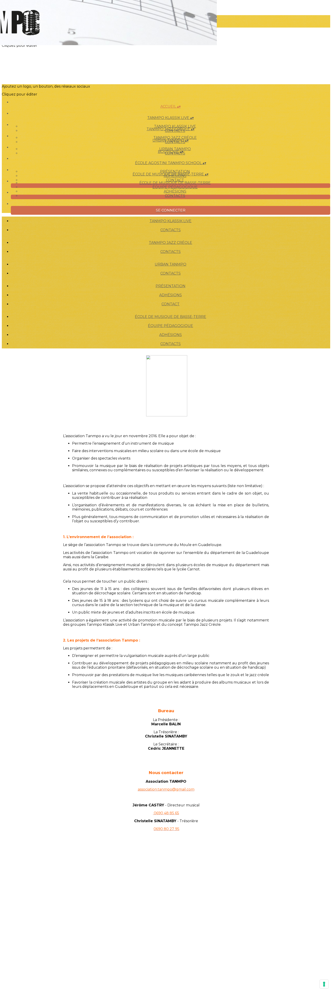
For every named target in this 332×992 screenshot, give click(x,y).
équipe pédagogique (175, 187)
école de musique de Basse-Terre (175, 183)
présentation (175, 171)
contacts (175, 196)
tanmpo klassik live (175, 126)
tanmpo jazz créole (175, 137)
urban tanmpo (175, 149)
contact (175, 180)
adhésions (175, 191)
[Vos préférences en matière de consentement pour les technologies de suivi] (324, 984)
